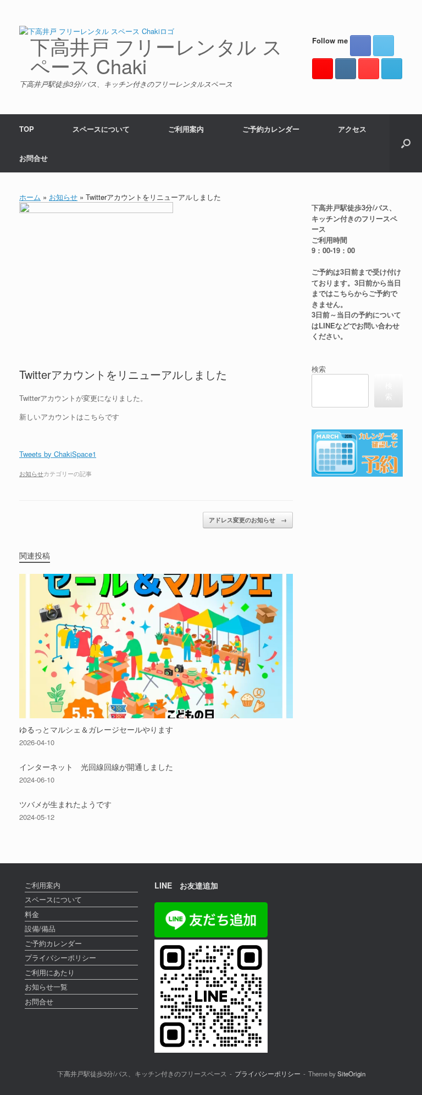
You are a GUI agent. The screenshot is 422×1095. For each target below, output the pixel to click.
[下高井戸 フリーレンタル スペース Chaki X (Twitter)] (383, 45)
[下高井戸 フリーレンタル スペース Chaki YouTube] (368, 68)
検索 (319, 369)
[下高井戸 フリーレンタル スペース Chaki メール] (391, 68)
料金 (32, 914)
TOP (26, 129)
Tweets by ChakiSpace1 (57, 454)
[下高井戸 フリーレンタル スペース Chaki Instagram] (345, 68)
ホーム (30, 197)
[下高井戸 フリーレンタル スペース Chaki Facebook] (360, 45)
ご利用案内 (186, 129)
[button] (406, 143)
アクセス (352, 129)
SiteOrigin (351, 1073)
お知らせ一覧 (46, 986)
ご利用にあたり (50, 972)
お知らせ (63, 197)
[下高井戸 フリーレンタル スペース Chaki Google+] (322, 68)
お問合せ (33, 158)
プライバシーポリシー (60, 957)
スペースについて (101, 129)
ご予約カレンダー (270, 129)
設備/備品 (40, 928)
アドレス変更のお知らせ (248, 520)
